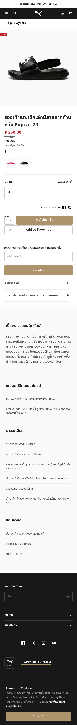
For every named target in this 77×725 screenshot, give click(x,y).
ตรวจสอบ (38, 270)
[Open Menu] (7, 13)
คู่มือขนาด (63, 182)
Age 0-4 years (16, 23)
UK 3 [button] (11, 192)
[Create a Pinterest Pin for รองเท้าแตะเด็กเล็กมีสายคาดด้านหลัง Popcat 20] (70, 207)
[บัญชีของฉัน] (62, 13)
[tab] (11, 110)
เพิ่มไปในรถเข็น (44, 220)
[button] (7, 13)
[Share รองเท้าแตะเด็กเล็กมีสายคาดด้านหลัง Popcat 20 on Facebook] (64, 207)
